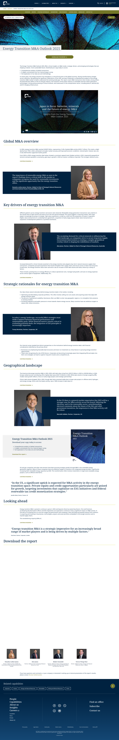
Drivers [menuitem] (34, 12)
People (37, 3)
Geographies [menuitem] (54, 12)
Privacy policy (24, 727)
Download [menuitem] (81, 12)
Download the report (18, 454)
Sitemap (94, 727)
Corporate (7, 688)
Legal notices (35, 727)
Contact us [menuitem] (89, 12)
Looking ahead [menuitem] (73, 12)
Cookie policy (46, 727)
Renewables (42, 688)
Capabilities (45, 3)
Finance (15, 688)
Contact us (95, 710)
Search (101, 3)
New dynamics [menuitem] (63, 12)
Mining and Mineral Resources (55, 688)
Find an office (97, 701)
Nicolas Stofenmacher (35, 675)
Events (11, 718)
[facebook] (54, 705)
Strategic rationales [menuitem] (43, 12)
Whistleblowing (70, 727)
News (11, 716)
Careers (71, 3)
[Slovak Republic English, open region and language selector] (107, 3)
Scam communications (83, 727)
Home (4, 8)
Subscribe (95, 706)
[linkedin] (54, 710)
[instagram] (59, 705)
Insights (63, 3)
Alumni (12, 720)
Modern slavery (58, 727)
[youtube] (59, 710)
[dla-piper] (6, 3)
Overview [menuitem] (27, 12)
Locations (12, 713)
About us (54, 3)
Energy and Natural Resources (28, 688)
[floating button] (113, 686)
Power (67, 688)
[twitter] (64, 705)
